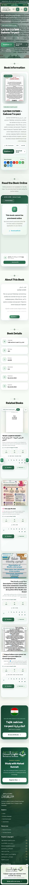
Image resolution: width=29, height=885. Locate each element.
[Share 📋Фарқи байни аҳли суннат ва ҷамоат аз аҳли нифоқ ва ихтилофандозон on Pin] (16, 679)
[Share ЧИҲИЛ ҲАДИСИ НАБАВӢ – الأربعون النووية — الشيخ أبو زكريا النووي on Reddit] (19, 460)
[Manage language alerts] (21, 9)
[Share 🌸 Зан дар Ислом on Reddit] (19, 529)
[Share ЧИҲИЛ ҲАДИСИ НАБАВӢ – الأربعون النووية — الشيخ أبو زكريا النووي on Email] (25, 460)
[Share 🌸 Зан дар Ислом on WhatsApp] (22, 529)
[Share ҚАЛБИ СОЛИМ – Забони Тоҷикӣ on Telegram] (11, 165)
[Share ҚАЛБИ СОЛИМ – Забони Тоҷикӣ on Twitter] (8, 165)
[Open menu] (25, 9)
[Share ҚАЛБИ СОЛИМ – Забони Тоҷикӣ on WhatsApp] (20, 162)
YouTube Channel (6, 832)
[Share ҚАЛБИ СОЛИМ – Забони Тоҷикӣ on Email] (23, 162)
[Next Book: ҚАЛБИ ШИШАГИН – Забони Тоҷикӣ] (27, 460)
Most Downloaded (6, 819)
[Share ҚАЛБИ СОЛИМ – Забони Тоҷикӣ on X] (8, 162)
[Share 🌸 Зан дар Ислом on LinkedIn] (14, 529)
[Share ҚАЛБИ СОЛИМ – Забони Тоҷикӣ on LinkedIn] (11, 162)
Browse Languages (7, 816)
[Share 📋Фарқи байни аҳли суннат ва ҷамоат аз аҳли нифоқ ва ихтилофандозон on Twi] (22, 681)
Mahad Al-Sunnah (6, 829)
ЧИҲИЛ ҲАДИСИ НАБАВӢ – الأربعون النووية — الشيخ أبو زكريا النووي (12, 438)
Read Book (6, 44)
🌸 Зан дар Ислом (9, 509)
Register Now (13, 780)
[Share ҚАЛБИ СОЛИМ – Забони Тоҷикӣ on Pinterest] (14, 162)
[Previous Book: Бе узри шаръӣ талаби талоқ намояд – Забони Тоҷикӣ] (2, 460)
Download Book (19, 44)
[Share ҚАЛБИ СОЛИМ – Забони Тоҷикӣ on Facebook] (5, 162)
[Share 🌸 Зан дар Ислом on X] (11, 529)
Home (2, 15)
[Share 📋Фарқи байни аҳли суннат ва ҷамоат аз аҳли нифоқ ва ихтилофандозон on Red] (19, 679)
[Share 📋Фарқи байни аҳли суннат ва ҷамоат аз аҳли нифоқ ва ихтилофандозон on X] (11, 679)
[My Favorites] (13, 9)
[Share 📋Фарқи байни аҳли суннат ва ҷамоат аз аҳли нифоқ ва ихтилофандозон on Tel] (25, 681)
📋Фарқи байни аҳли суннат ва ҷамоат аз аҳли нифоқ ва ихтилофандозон (14, 656)
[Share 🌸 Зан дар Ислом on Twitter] (22, 532)
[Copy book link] (5, 165)
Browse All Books (13, 734)
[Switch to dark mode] (17, 9)
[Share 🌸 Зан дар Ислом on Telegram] (25, 532)
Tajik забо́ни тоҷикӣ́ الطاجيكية (12, 15)
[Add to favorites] (25, 409)
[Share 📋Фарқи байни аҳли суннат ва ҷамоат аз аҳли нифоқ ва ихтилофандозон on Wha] (22, 679)
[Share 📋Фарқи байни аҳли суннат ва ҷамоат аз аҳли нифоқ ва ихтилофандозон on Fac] (8, 679)
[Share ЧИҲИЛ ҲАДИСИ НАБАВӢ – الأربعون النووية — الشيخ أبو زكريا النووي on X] (11, 460)
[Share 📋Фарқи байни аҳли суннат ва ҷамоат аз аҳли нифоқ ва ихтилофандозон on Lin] (14, 679)
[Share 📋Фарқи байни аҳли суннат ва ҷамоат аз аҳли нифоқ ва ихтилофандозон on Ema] (25, 679)
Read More (14, 316)
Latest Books (5, 821)
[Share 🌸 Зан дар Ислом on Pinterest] (16, 529)
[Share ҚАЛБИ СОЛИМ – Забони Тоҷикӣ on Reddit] (17, 162)
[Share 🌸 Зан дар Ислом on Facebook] (8, 529)
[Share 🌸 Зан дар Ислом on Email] (25, 529)
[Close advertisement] (27, 865)
